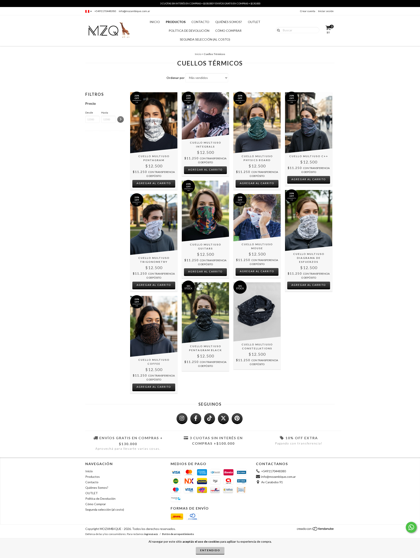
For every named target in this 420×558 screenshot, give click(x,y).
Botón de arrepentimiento (178, 534)
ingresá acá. (151, 534)
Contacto (200, 22)
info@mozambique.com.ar (134, 11)
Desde (89, 112)
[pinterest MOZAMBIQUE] (237, 418)
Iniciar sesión (326, 11)
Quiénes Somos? (228, 22)
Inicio (155, 22)
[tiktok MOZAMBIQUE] (209, 418)
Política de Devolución (189, 30)
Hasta (104, 112)
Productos (176, 22)
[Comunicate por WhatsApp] (411, 527)
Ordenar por (175, 78)
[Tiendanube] (315, 530)
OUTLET (254, 22)
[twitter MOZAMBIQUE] (223, 418)
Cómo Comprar (228, 30)
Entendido (210, 550)
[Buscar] (277, 30)
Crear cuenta (307, 11)
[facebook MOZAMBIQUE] (195, 418)
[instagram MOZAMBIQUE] (182, 418)
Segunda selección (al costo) (205, 39)
